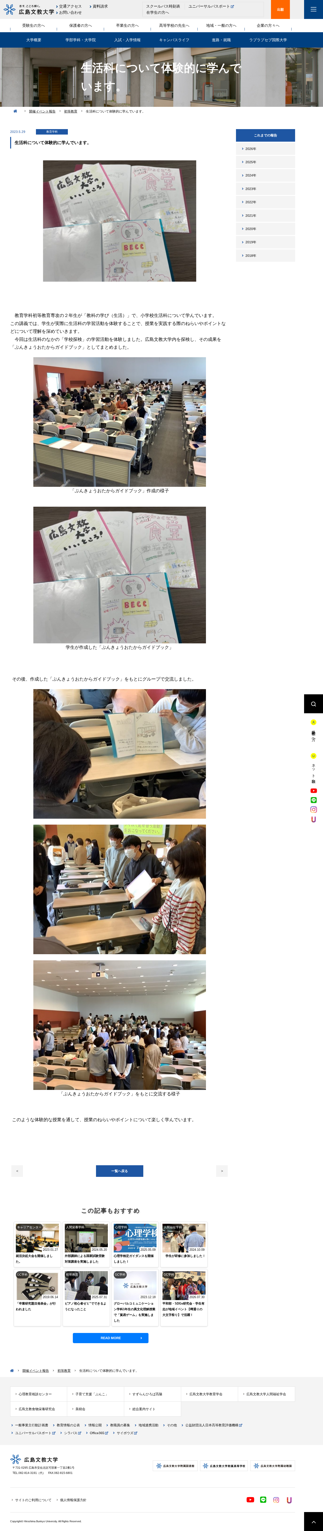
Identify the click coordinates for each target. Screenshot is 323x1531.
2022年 (250, 202)
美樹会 (80, 1409)
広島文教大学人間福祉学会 (266, 1394)
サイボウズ (125, 1433)
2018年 (250, 255)
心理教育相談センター (35, 1394)
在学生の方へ (157, 12)
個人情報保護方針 (73, 1500)
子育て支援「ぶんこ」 (92, 1394)
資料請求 (100, 6)
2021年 (250, 215)
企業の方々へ (268, 25)
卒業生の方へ (127, 25)
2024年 (250, 175)
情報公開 (95, 1425)
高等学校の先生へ (174, 25)
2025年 (250, 162)
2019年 (250, 242)
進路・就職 (221, 40)
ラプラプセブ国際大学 (268, 40)
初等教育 (70, 111)
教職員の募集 (120, 1425)
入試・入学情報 (127, 40)
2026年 (250, 149)
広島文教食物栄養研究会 (37, 1409)
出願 (280, 9)
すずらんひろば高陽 (147, 1394)
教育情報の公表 (68, 1425)
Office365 (97, 1433)
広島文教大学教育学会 (206, 1394)
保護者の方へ (80, 25)
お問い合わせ (70, 12)
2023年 (250, 189)
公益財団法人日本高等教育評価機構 (211, 1425)
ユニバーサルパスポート (209, 6)
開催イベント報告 (42, 111)
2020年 (250, 229)
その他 (172, 1425)
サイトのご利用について (33, 1500)
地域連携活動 (148, 1425)
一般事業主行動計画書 (31, 1425)
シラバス (70, 1433)
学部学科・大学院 (80, 40)
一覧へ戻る (119, 1171)
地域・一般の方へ (221, 25)
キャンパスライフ (174, 40)
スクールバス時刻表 (163, 6)
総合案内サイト (144, 1409)
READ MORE (111, 1338)
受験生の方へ (33, 25)
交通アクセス (70, 6)
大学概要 (33, 40)
